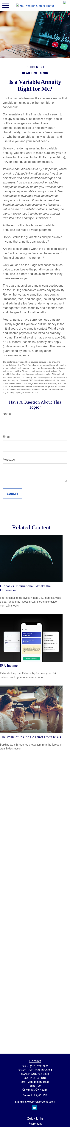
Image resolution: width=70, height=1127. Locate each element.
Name (7, 414)
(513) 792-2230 (39, 1066)
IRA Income (9, 666)
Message (9, 459)
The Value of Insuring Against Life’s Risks (30, 737)
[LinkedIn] (34, 1107)
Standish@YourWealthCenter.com (35, 1101)
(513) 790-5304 (43, 1070)
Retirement (35, 1123)
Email (6, 436)
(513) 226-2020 (39, 1074)
